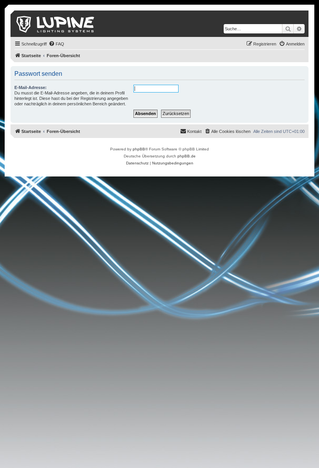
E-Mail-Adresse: (30, 87)
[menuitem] (56, 44)
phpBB (139, 149)
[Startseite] (55, 23)
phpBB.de (186, 156)
